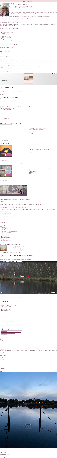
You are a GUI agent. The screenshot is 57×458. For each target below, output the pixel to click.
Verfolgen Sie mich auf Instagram (6, 51)
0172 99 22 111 (4, 221)
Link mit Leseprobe (19, 252)
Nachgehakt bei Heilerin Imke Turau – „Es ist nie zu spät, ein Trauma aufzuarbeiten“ (10, 328)
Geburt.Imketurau (12, 47)
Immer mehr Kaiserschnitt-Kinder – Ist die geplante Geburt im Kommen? (9, 327)
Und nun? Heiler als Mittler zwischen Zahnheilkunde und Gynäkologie (8, 333)
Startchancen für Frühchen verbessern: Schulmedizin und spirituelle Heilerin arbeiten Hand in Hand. (11, 330)
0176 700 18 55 (5, 219)
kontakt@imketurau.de (9, 109)
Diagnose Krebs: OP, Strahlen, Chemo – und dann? (6, 326)
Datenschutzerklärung (2, 457)
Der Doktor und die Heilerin (4, 334)
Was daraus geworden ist (4, 331)
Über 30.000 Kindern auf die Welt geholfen (5, 329)
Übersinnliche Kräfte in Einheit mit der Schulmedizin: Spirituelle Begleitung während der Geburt (11, 332)
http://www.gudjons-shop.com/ (6, 347)
